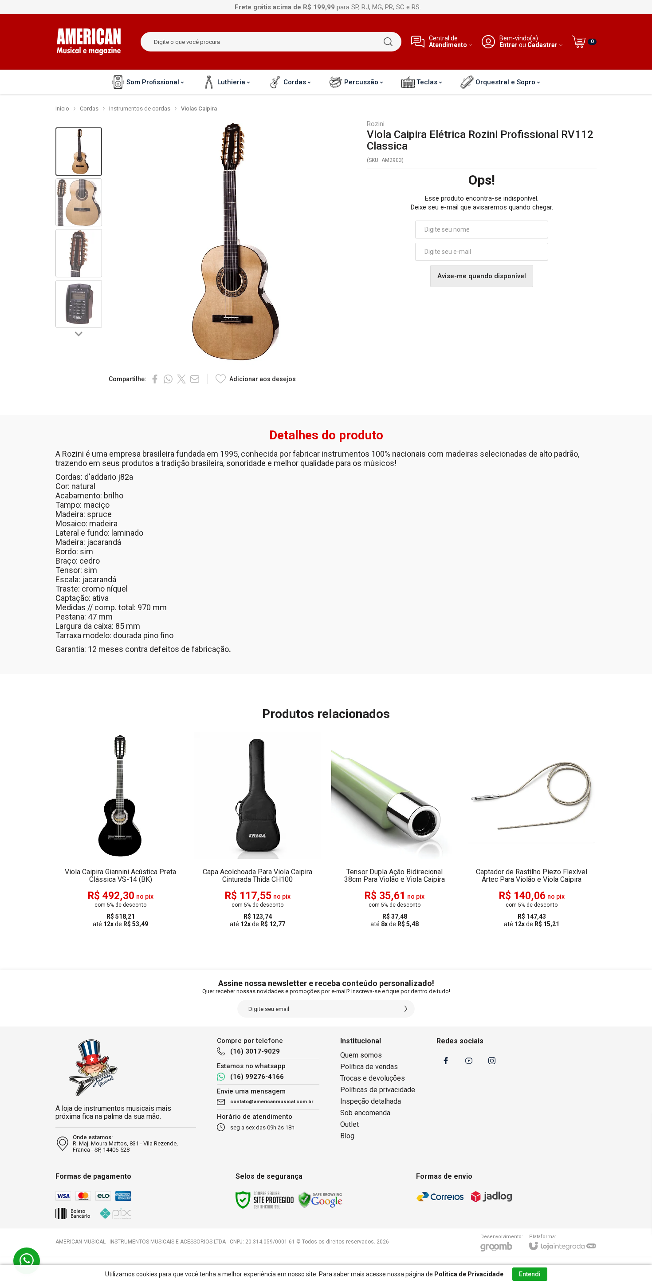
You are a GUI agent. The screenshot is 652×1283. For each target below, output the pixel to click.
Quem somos (361, 1055)
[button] (78, 151)
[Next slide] (79, 333)
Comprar (138, 879)
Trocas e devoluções (372, 1078)
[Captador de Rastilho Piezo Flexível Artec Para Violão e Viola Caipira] (531, 831)
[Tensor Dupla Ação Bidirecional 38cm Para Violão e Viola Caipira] (394, 831)
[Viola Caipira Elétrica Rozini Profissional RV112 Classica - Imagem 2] (79, 202)
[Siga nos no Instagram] (492, 1060)
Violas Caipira (199, 108)
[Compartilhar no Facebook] (154, 379)
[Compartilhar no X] (181, 379)
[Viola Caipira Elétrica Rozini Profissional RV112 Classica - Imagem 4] (79, 304)
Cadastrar (542, 45)
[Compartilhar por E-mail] (194, 379)
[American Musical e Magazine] (88, 42)
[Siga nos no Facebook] (445, 1060)
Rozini (376, 124)
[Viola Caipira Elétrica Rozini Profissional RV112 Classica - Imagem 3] (79, 253)
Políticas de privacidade (377, 1090)
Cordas (89, 108)
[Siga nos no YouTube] (469, 1060)
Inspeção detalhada (370, 1101)
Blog (347, 1136)
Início (62, 108)
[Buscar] (388, 41)
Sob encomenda (365, 1113)
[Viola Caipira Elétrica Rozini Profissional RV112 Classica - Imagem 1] (78, 151)
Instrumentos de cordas (139, 108)
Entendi (530, 1274)
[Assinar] (406, 1009)
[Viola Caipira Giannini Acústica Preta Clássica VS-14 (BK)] (120, 831)
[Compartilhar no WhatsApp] (168, 379)
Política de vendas (369, 1066)
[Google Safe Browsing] (320, 1199)
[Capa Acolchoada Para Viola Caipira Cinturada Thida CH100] (257, 831)
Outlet (349, 1124)
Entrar (508, 45)
